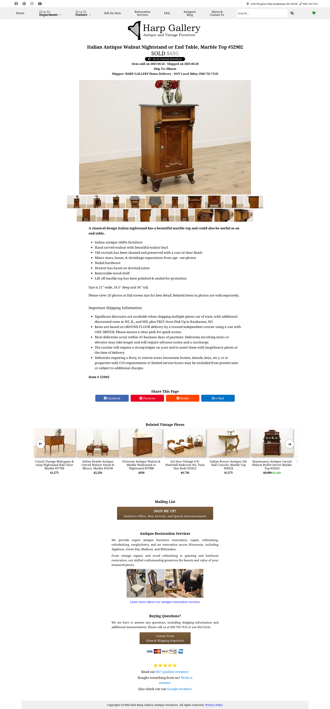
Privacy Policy (214, 705)
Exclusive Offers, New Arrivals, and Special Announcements (165, 513)
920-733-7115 (310, 4)
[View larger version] (165, 137)
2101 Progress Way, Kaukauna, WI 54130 (274, 4)
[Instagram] (32, 3)
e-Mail (219, 398)
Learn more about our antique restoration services (165, 602)
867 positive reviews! (172, 672)
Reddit (184, 398)
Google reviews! (179, 689)
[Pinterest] (24, 3)
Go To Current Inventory (167, 59)
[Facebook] (16, 3)
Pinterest (148, 398)
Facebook (113, 398)
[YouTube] (40, 3)
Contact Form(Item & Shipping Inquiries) (165, 638)
